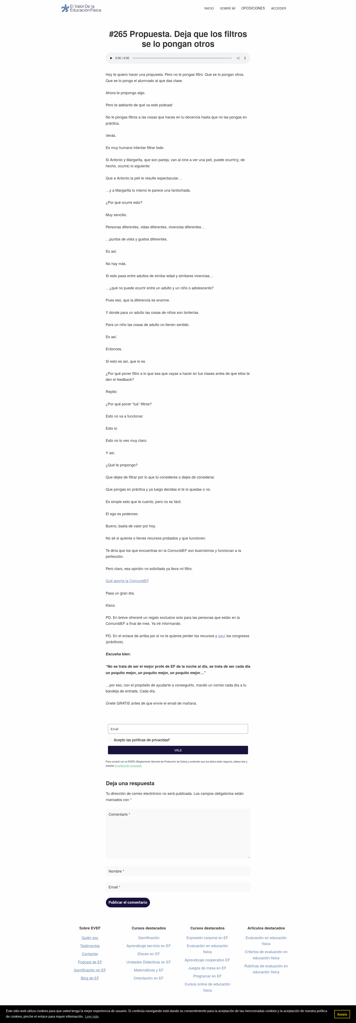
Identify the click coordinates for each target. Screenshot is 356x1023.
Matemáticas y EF (149, 970)
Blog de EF (90, 978)
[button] (178, 740)
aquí (221, 635)
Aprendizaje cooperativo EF (207, 959)
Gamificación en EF (90, 970)
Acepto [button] (342, 1014)
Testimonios (90, 945)
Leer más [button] (92, 1016)
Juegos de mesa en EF (207, 967)
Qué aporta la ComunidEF (127, 580)
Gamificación (148, 937)
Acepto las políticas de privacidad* (142, 739)
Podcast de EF (90, 961)
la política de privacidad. (128, 765)
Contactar (90, 953)
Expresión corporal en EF (207, 937)
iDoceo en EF (148, 953)
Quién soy (90, 937)
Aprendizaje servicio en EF (148, 945)
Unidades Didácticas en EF (148, 961)
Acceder (278, 8)
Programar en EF (207, 975)
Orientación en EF (149, 978)
